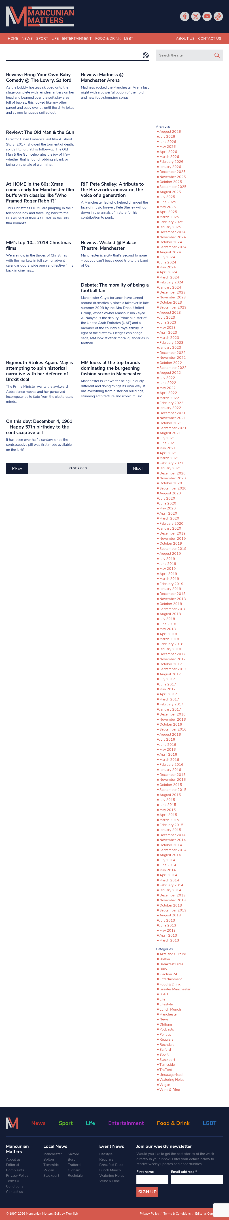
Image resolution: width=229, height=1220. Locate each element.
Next (138, 468)
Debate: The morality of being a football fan (115, 288)
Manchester (168, 1014)
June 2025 (167, 202)
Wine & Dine (169, 1089)
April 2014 (168, 875)
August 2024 (170, 252)
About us (185, 38)
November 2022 (172, 357)
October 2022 (170, 362)
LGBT (128, 38)
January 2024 (170, 287)
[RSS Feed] (145, 55)
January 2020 (170, 528)
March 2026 (169, 156)
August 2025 (170, 191)
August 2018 (170, 613)
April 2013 (168, 935)
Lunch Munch (170, 1009)
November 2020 (172, 478)
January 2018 (170, 649)
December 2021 (172, 413)
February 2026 (171, 161)
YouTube (207, 16)
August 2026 (170, 131)
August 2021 (170, 433)
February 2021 (171, 463)
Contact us (209, 38)
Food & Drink (108, 38)
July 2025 (167, 196)
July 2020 (167, 498)
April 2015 (168, 814)
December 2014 (172, 835)
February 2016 (171, 764)
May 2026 (167, 146)
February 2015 (171, 824)
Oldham (165, 1024)
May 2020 (167, 508)
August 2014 (170, 854)
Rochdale (166, 1044)
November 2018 (172, 598)
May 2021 (167, 448)
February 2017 (171, 704)
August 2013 (170, 915)
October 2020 (170, 483)
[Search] (217, 55)
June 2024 (167, 262)
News (27, 38)
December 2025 (172, 171)
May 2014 (167, 870)
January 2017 (170, 709)
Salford (165, 1049)
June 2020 (167, 503)
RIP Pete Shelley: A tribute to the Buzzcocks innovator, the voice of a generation (112, 189)
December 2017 (172, 654)
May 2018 (167, 628)
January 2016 (170, 769)
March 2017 (169, 699)
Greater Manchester (175, 989)
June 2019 (167, 563)
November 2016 (172, 719)
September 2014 (173, 850)
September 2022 (173, 367)
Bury (163, 969)
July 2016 (167, 739)
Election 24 (168, 974)
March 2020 (169, 518)
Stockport (167, 1059)
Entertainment (77, 38)
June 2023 (167, 322)
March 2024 (169, 277)
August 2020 (170, 493)
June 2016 (167, 744)
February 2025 (171, 222)
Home (13, 38)
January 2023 (170, 347)
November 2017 (172, 659)
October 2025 (170, 181)
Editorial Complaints (15, 1167)
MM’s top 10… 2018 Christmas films (38, 245)
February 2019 (171, 583)
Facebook (184, 16)
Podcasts (166, 1029)
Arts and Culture (172, 954)
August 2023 (170, 312)
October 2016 (170, 724)
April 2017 (168, 694)
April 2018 (168, 634)
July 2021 (167, 438)
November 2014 (172, 839)
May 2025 (167, 206)
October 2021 (170, 423)
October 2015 (170, 784)
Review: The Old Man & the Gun (40, 132)
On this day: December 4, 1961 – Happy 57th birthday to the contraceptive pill (39, 427)
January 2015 (170, 829)
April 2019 (168, 573)
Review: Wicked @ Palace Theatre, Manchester (108, 245)
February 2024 (171, 282)
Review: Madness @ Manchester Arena (102, 77)
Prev (17, 468)
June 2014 (167, 865)
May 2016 (167, 749)
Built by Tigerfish (66, 1213)
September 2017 (173, 669)
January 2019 (170, 588)
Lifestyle (166, 1004)
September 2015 (173, 789)
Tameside (167, 1064)
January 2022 (170, 407)
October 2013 (170, 905)
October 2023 (170, 302)
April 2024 (168, 272)
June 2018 (167, 624)
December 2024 (172, 232)
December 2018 (172, 593)
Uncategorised (170, 1074)
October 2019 (170, 543)
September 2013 (173, 910)
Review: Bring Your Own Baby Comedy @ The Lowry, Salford (39, 77)
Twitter (196, 16)
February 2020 (171, 523)
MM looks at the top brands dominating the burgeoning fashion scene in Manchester (111, 368)
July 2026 (167, 136)
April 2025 (168, 211)
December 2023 (172, 292)
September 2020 (173, 488)
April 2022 (168, 392)
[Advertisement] (189, 95)
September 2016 (173, 729)
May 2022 (167, 387)
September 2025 (173, 186)
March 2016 (169, 759)
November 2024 (172, 237)
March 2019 (169, 578)
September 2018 (173, 609)
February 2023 (171, 342)
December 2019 (172, 533)
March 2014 (169, 880)
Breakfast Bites (171, 964)
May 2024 (167, 267)
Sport (42, 38)
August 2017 (170, 674)
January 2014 (170, 890)
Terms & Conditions (14, 1184)
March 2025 (169, 217)
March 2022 (169, 398)
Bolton (164, 959)
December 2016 (172, 714)
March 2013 (169, 940)
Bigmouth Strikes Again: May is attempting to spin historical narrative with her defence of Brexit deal (39, 371)
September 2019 (173, 548)
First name (145, 1172)
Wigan (164, 1084)
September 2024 (173, 247)
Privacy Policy (17, 1175)
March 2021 (169, 458)
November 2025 (172, 176)
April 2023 (168, 332)
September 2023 (173, 307)
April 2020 (168, 513)
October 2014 (170, 845)
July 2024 (167, 257)
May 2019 (167, 568)
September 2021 (173, 428)
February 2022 (171, 402)
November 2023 (172, 297)
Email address (184, 1172)
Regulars (166, 1039)
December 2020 (172, 473)
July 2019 (167, 558)
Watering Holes (171, 1079)
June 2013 (167, 925)
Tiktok (218, 16)
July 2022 (167, 377)
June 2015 (167, 804)
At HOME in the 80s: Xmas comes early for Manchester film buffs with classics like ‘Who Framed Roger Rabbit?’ (40, 192)
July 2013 (167, 920)
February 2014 (171, 885)
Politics (165, 1034)
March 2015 (169, 820)
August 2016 (170, 734)
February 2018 (171, 644)
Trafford (165, 1069)
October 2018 (170, 603)
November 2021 (172, 417)
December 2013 (172, 895)
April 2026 (168, 151)
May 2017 (167, 689)
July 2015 (167, 799)
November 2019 (172, 538)
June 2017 (167, 684)
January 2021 (170, 468)
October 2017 (170, 664)
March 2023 (169, 337)
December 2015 (172, 774)
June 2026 (167, 141)
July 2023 (167, 317)
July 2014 (167, 860)
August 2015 (170, 794)
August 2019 (170, 553)
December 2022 (172, 352)
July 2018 (167, 618)
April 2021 (168, 453)
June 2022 (167, 382)
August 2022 (170, 372)
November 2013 (172, 900)
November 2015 (172, 779)
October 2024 (170, 242)
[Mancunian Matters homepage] (40, 16)
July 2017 (167, 679)
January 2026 (170, 166)
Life (55, 38)
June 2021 (167, 443)
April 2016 (168, 754)
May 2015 (167, 809)
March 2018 (169, 639)
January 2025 (170, 227)
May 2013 (167, 930)
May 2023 (167, 327)
